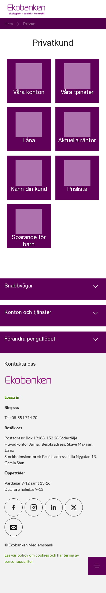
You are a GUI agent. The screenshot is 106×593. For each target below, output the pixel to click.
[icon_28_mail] (14, 527)
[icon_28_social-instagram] (34, 507)
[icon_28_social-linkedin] (54, 507)
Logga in (12, 397)
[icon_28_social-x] (74, 507)
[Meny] (97, 566)
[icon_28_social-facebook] (14, 507)
